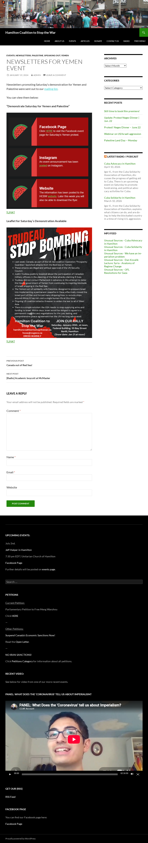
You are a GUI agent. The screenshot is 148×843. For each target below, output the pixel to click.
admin (37, 75)
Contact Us (113, 41)
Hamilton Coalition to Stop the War (30, 32)
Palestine (37, 55)
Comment (13, 410)
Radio (126, 41)
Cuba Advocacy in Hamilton (120, 163)
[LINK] (10, 212)
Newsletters (23, 55)
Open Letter (22, 641)
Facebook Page (13, 562)
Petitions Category (22, 661)
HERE (15, 615)
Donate (98, 41)
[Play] (10, 774)
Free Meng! (140, 41)
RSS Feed (10, 796)
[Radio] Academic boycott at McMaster (28, 376)
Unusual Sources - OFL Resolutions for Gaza (116, 271)
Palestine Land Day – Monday (120, 140)
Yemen (65, 55)
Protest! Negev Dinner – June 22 (122, 127)
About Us (59, 41)
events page (48, 569)
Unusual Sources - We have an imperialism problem (123, 255)
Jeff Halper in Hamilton (18, 549)
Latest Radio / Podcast (122, 156)
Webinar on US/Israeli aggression (122, 133)
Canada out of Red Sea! (19, 363)
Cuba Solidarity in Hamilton (119, 197)
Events (72, 41)
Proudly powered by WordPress (20, 838)
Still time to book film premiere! (122, 111)
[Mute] (132, 774)
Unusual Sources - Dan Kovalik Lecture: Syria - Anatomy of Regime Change (121, 263)
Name (11, 457)
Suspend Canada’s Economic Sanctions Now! (30, 635)
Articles (85, 41)
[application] (74, 739)
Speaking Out (52, 55)
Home (47, 41)
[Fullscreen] (138, 774)
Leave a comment (56, 75)
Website (11, 487)
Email (10, 472)
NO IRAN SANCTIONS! (18, 654)
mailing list (51, 88)
